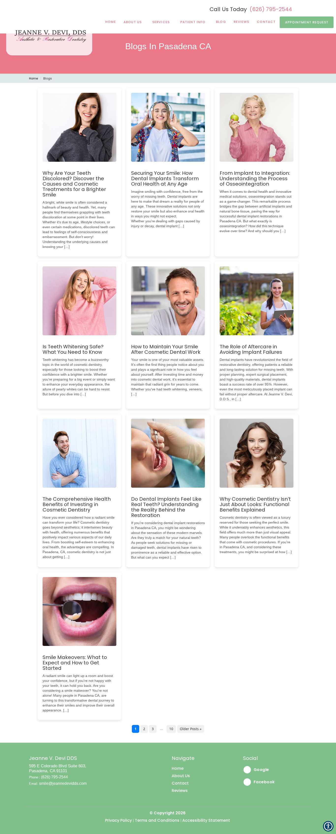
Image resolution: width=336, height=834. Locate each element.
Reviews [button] (241, 21)
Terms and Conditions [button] (157, 820)
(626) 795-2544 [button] (271, 9)
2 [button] (144, 728)
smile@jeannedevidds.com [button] (63, 783)
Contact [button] (180, 783)
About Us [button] (132, 22)
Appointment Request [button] (307, 22)
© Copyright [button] (167, 813)
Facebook (263, 782)
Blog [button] (221, 21)
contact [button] (266, 21)
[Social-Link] (307, 8)
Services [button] (161, 22)
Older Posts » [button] (190, 728)
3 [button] (153, 728)
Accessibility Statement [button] (206, 820)
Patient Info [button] (192, 22)
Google (260, 769)
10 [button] (171, 728)
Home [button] (110, 21)
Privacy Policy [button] (118, 820)
